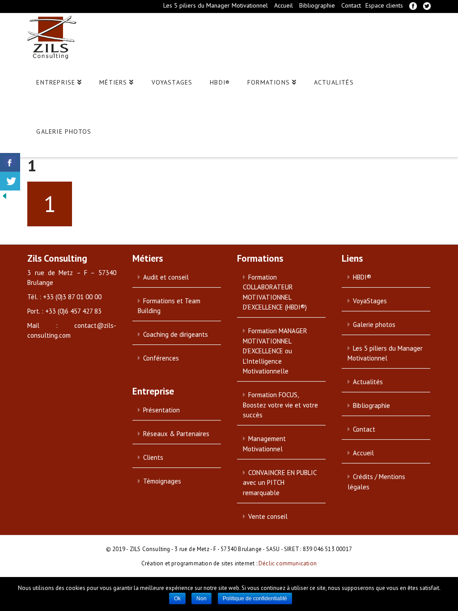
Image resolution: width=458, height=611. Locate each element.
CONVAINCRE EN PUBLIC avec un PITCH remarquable (280, 482)
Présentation (161, 410)
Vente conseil (268, 516)
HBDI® (362, 277)
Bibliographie (317, 5)
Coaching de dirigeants (175, 334)
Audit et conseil (166, 277)
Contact (351, 5)
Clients (153, 457)
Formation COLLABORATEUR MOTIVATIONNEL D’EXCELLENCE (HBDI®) (275, 292)
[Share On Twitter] (10, 181)
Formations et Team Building (169, 306)
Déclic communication (288, 563)
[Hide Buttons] (4, 195)
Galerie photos (374, 324)
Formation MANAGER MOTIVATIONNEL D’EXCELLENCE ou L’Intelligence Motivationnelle (275, 351)
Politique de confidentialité (255, 598)
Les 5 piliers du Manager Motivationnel (215, 5)
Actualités (368, 382)
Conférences (161, 358)
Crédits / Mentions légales (376, 481)
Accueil (283, 5)
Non (201, 598)
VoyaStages (370, 301)
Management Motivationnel (264, 443)
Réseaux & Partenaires (176, 433)
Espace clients (384, 5)
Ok (177, 598)
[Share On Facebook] (10, 162)
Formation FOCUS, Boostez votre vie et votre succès (280, 404)
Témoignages (162, 481)
